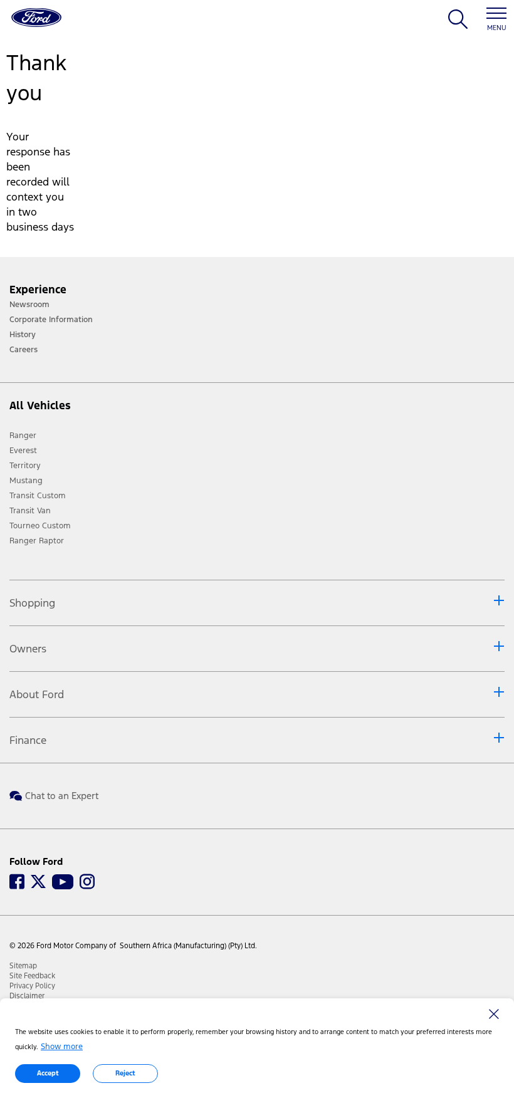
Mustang (26, 481)
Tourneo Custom (40, 526)
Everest (23, 451)
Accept (48, 1073)
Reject (125, 1073)
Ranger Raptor (36, 541)
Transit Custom (37, 496)
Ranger (22, 436)
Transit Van (30, 511)
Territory (25, 466)
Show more (62, 1047)
